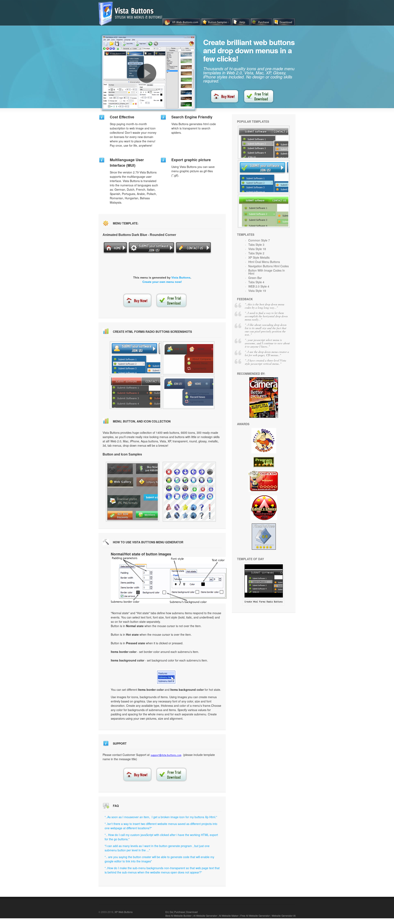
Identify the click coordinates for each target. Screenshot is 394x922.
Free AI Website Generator (255, 915)
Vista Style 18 (257, 249)
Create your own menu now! (162, 281)
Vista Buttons (180, 277)
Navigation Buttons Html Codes (268, 266)
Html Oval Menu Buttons (264, 262)
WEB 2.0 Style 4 (258, 286)
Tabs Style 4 (256, 282)
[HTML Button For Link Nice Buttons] (135, 392)
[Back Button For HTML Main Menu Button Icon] (264, 604)
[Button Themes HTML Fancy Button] (264, 211)
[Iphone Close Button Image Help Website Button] (264, 176)
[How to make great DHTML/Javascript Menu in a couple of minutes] (146, 73)
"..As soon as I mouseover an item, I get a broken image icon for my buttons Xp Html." (161, 817)
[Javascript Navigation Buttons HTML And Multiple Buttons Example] (264, 142)
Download (192, 912)
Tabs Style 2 (256, 253)
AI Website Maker (228, 915)
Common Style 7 (259, 240)
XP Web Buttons (124, 912)
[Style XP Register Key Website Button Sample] (188, 392)
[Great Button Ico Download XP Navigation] (132, 492)
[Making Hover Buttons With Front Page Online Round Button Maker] (188, 358)
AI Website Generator (205, 915)
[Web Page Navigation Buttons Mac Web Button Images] (189, 492)
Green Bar (255, 278)
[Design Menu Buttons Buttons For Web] (135, 358)
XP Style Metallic (259, 257)
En (166, 912)
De (171, 912)
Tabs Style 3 (256, 244)
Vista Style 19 (257, 291)
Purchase (179, 912)
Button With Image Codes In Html (266, 271)
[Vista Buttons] (131, 24)
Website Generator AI (284, 915)
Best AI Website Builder (178, 915)
